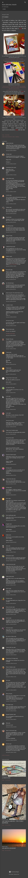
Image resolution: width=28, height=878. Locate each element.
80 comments (8, 850)
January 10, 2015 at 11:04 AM (11, 663)
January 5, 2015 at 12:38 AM (11, 150)
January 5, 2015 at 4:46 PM (11, 266)
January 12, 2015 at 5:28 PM (11, 719)
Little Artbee (9, 178)
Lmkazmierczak (9, 479)
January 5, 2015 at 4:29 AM (11, 191)
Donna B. (8, 269)
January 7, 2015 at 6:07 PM (11, 426)
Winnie (7, 743)
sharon (7, 618)
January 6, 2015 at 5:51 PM (11, 335)
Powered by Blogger (15, 871)
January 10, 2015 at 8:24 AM (11, 643)
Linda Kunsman (9, 564)
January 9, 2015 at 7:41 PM (11, 614)
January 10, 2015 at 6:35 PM (11, 690)
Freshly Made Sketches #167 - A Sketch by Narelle (14, 58)
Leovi (7, 413)
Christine (8, 598)
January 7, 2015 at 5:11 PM (10, 392)
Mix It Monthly (13, 264)
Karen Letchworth (10, 730)
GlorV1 (7, 588)
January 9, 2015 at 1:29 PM (11, 594)
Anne (7, 498)
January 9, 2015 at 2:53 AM (11, 531)
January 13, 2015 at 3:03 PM (11, 726)
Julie (7, 546)
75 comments (7, 780)
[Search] (25, 2)
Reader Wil (8, 339)
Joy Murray (8, 225)
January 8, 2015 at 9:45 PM (11, 520)
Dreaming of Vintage (11, 658)
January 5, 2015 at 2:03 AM (11, 163)
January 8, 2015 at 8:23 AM (11, 464)
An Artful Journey (9, 848)
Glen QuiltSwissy (9, 515)
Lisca (7, 396)
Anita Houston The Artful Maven (13, 292)
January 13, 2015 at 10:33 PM (11, 740)
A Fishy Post (6, 778)
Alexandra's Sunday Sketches (14, 88)
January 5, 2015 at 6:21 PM (11, 289)
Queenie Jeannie (10, 454)
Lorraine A (8, 305)
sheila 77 (8, 235)
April (7, 680)
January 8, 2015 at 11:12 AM (11, 475)
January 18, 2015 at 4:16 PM (11, 752)
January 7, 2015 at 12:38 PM (11, 383)
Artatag (7, 468)
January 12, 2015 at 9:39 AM (11, 710)
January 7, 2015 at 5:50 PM (11, 416)
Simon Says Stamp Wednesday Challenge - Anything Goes (14, 60)
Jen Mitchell (8, 283)
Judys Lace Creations (11, 430)
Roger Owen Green (10, 377)
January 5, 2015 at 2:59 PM (11, 242)
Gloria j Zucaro (9, 607)
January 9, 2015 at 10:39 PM (11, 624)
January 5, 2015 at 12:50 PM (11, 213)
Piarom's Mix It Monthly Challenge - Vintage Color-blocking (14, 86)
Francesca (8, 627)
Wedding (17, 136)
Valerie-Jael (8, 143)
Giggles (7, 524)
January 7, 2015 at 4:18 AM (11, 348)
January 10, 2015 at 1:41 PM (11, 676)
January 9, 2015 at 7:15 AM (11, 552)
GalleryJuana (9, 576)
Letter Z (13, 136)
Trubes (7, 352)
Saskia (7, 535)
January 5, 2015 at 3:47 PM (11, 252)
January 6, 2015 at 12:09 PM (11, 316)
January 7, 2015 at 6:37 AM (11, 364)
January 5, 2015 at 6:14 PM (11, 279)
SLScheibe (8, 704)
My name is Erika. (10, 636)
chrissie (7, 154)
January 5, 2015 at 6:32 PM (11, 301)
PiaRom (8, 256)
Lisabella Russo (9, 246)
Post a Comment (6, 755)
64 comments (7, 825)
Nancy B (8, 693)
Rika (7, 723)
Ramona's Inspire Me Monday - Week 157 (14, 90)
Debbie (7, 207)
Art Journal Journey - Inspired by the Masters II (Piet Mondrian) (14, 87)
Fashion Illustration (8, 136)
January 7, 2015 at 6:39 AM (11, 374)
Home (4, 9)
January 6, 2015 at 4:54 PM (11, 325)
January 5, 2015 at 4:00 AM (11, 174)
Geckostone (9, 555)
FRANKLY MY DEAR (10, 333)
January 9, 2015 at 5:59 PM (11, 603)
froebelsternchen (10, 167)
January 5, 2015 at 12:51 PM (11, 222)
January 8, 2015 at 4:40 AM (11, 450)
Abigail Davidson (9, 714)
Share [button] (3, 134)
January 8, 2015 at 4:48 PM (11, 511)
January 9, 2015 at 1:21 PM (11, 584)
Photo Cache (9, 329)
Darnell (7, 217)
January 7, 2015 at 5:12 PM (11, 409)
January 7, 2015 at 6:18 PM (11, 434)
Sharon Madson (9, 667)
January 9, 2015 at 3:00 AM (11, 542)
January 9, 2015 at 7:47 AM (11, 560)
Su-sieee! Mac (9, 387)
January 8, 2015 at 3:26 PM (11, 494)
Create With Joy (9, 647)
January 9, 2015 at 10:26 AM (11, 572)
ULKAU (8, 195)
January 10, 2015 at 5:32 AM (11, 632)
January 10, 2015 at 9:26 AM (11, 654)
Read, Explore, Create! (9, 4)
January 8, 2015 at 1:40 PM (11, 483)
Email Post (7, 134)
